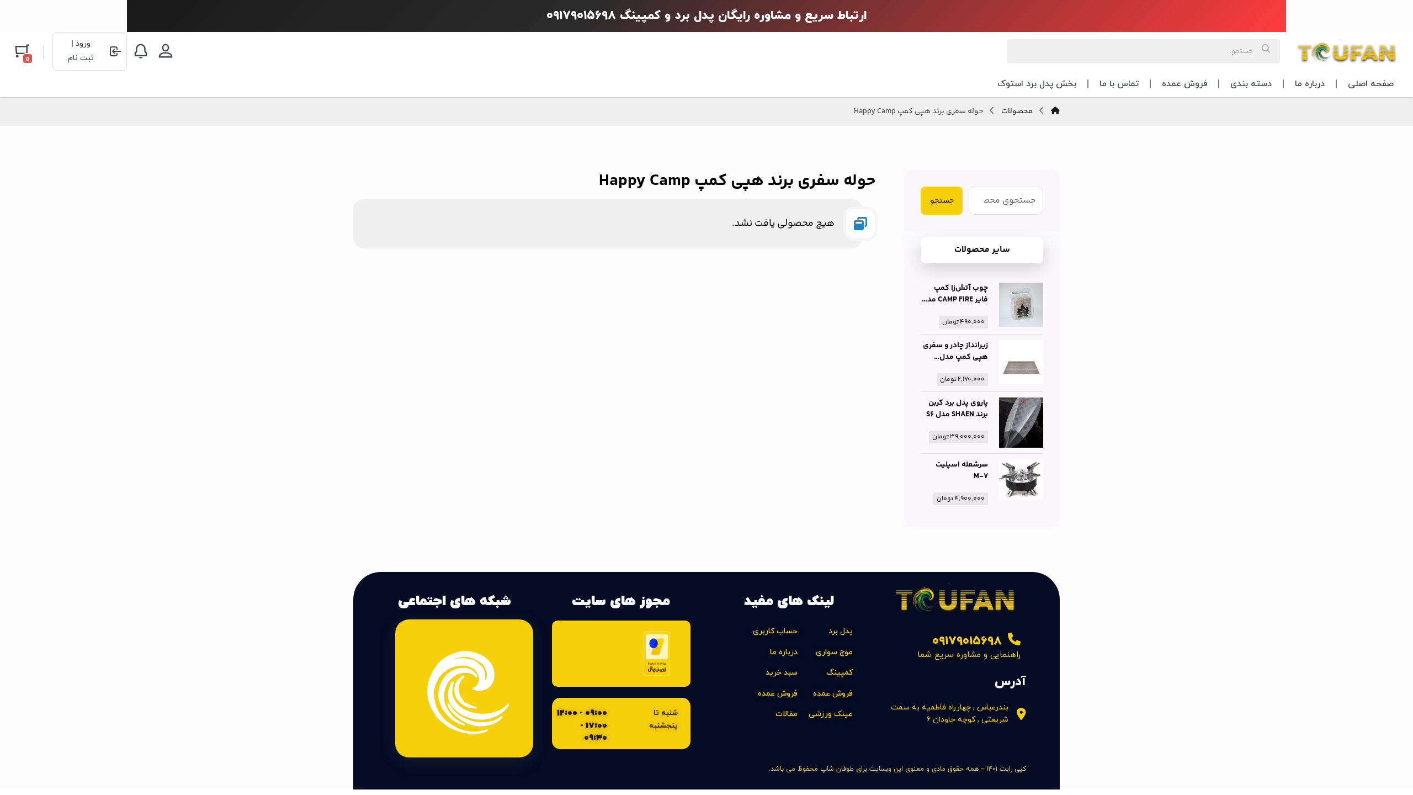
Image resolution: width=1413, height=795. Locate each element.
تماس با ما (1119, 84)
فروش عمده (1184, 84)
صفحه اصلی (1371, 84)
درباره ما (1310, 84)
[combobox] (1143, 51)
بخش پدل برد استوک (1036, 84)
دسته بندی (1251, 84)
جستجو (942, 201)
